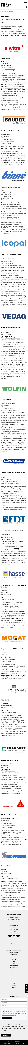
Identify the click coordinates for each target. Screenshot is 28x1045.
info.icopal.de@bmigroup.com (13, 265)
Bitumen (17, 26)
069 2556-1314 (14, 925)
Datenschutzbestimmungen (9, 1015)
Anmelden (5, 1035)
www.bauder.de (12, 143)
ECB (19, 721)
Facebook (19, 936)
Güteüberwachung (6, 788)
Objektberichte (14, 965)
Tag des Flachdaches (14, 952)
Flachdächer (14, 946)
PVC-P (22, 553)
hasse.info (11, 599)
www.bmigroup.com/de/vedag (16, 339)
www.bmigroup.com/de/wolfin (16, 412)
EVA (15, 90)
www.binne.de (12, 200)
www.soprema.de (13, 878)
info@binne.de (9, 198)
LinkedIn (14, 936)
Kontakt (14, 972)
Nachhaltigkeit (14, 954)
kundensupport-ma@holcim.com (14, 541)
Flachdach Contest (14, 948)
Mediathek (14, 944)
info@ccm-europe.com (11, 481)
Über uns (14, 969)
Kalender (26, 988)
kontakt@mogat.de (10, 659)
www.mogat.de (12, 661)
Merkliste (26, 985)
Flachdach (4, 498)
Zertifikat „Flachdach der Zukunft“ (14, 950)
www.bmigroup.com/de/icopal (16, 267)
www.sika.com (12, 827)
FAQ (14, 983)
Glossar (14, 985)
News (14, 961)
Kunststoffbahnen (6, 28)
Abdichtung (10, 888)
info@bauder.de (9, 141)
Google (9, 936)
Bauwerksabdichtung (6, 208)
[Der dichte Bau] (6, 5)
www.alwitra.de (12, 71)
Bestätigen (7, 1018)
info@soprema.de (10, 876)
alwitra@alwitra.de (10, 69)
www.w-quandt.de (13, 772)
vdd (14, 979)
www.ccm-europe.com (14, 483)
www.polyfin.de (12, 712)
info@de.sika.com (10, 825)
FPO (14, 721)
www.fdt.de (11, 543)
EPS (2, 215)
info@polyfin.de (9, 711)
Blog (14, 963)
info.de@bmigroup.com (11, 410)
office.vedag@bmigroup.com (12, 338)
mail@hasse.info (9, 598)
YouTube (11, 936)
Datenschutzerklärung (13, 1024)
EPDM (3, 91)
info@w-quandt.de (10, 771)
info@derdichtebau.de (14, 933)
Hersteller (14, 977)
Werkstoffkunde (14, 967)
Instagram (17, 936)
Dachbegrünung (14, 206)
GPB (14, 981)
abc (26, 991)
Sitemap (14, 987)
